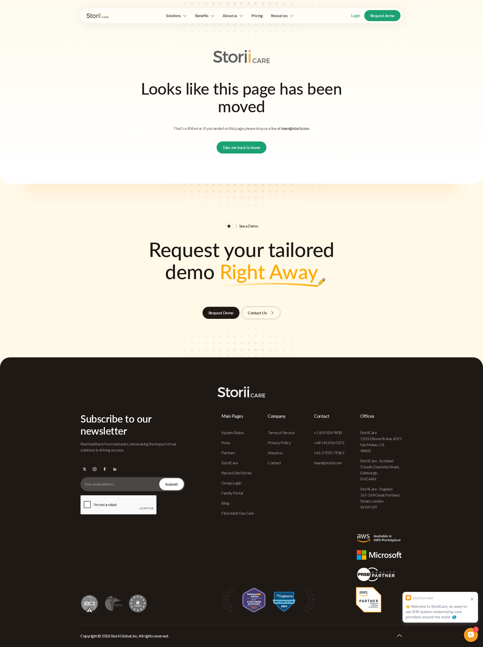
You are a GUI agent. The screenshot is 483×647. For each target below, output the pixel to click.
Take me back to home (241, 147)
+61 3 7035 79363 (329, 452)
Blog (225, 503)
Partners (228, 452)
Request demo (382, 15)
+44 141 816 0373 (329, 442)
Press (225, 442)
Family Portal (232, 492)
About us (275, 452)
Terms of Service (281, 432)
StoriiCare (229, 462)
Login (355, 15)
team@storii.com (295, 128)
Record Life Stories (236, 472)
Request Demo (221, 312)
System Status (232, 432)
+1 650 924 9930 (328, 432)
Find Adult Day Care (237, 513)
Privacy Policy (279, 442)
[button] (176, 15)
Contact (274, 462)
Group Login (231, 482)
